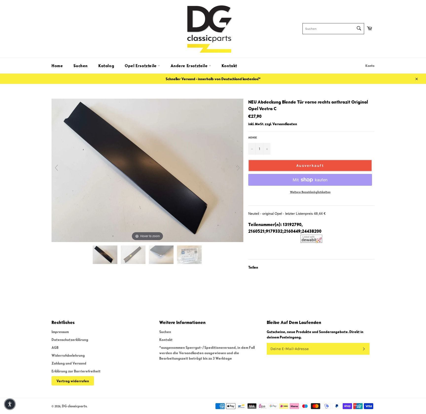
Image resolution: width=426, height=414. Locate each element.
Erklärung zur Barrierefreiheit (76, 370)
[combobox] (333, 28)
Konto (369, 65)
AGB (55, 347)
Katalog (106, 65)
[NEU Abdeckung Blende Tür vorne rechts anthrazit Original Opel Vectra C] (105, 254)
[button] (10, 404)
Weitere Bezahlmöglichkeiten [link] (310, 192)
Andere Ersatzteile (190, 65)
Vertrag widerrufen (72, 380)
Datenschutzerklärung (70, 339)
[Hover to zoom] (147, 169)
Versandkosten (284, 123)
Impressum (60, 331)
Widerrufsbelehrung (68, 355)
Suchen (80, 65)
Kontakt (229, 65)
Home (57, 65)
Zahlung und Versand (69, 363)
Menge (252, 137)
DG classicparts (74, 405)
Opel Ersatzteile (141, 65)
